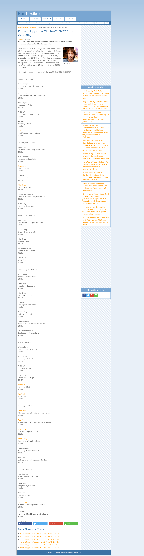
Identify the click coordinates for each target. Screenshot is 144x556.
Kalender (56, 553)
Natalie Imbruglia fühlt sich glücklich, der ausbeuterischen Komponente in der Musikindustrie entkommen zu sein (95, 176)
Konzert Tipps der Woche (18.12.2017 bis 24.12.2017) (39, 536)
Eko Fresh (21, 394)
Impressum (77, 553)
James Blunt (22, 410)
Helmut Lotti (22, 502)
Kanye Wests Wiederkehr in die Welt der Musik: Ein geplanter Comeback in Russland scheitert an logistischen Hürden (95, 165)
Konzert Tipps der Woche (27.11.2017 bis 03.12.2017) (39, 545)
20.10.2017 (21, 39)
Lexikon (29, 14)
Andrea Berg (22, 439)
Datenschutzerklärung (66, 553)
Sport (58, 19)
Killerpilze (21, 385)
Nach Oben (49, 553)
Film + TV (47, 19)
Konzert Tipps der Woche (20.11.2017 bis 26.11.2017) (39, 548)
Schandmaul (22, 429)
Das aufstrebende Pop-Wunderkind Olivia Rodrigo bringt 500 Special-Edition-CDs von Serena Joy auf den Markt (95, 221)
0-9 (107, 23)
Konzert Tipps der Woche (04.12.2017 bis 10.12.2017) (39, 542)
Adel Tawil (21, 420)
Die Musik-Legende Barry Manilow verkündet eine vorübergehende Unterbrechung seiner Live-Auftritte (95, 156)
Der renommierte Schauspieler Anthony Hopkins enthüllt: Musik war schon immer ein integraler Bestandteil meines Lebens (94, 210)
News (23, 19)
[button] (25, 523)
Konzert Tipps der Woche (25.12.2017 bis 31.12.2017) (39, 533)
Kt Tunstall (22, 131)
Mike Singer (22, 185)
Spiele (70, 19)
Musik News (33, 27)
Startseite (21, 27)
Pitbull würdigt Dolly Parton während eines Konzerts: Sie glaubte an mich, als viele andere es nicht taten (95, 94)
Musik (35, 19)
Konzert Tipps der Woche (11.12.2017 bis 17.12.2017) (39, 539)
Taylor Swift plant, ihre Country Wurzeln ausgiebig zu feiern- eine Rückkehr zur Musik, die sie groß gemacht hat (94, 186)
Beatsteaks (22, 166)
